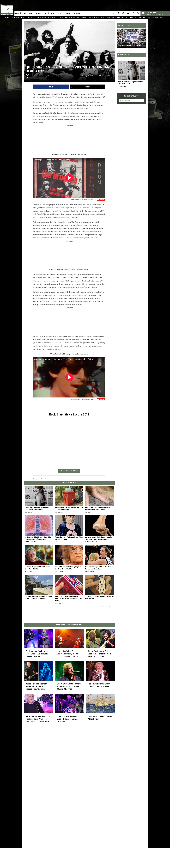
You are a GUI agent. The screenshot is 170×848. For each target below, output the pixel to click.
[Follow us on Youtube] (128, 13)
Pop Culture (77, 13)
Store (31, 13)
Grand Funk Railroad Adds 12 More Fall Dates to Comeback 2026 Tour (68, 719)
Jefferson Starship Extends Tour (23, 17)
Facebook (36, 228)
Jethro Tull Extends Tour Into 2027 (93, 17)
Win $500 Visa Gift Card (155, 17)
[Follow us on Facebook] (133, 13)
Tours (68, 13)
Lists (60, 13)
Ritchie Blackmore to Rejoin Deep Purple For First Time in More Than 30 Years (99, 653)
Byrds (65, 116)
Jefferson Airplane (90, 105)
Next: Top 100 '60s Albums (69, 471)
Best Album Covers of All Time (135, 17)
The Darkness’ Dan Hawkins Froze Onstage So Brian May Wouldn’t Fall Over (37, 653)
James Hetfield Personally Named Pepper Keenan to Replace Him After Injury (36, 686)
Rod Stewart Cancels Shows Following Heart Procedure (99, 685)
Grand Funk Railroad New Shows (47, 17)
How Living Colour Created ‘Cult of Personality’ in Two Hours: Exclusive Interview (67, 653)
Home (17, 13)
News (24, 13)
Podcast (53, 13)
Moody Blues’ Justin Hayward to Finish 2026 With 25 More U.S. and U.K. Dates (69, 686)
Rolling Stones (75, 116)
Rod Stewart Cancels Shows (69, 17)
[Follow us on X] (138, 13)
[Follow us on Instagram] (123, 13)
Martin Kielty (33, 76)
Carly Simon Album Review (115, 17)
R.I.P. (46, 479)
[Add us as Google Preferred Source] (118, 13)
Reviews (38, 13)
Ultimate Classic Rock (86, 200)
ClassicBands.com (39, 278)
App (45, 13)
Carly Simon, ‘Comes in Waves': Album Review (100, 717)
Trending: (6, 17)
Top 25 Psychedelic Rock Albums (130, 45)
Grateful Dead (76, 105)
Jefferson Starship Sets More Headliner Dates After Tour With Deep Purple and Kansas (38, 719)
